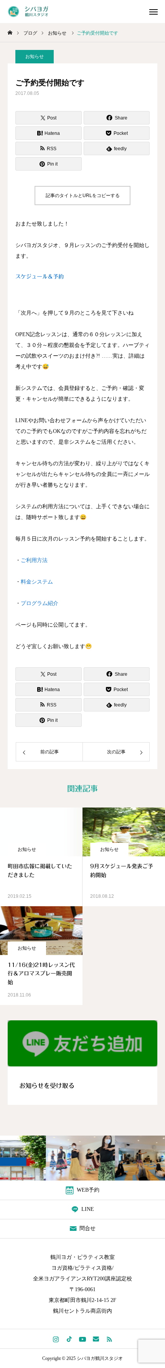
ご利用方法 (34, 560)
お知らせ (34, 56)
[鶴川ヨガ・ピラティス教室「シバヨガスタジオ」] (33, 11)
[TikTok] (69, 1338)
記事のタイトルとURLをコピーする (83, 195)
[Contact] (96, 1338)
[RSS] (109, 1338)
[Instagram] (56, 1338)
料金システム (37, 582)
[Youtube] (82, 1338)
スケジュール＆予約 (39, 276)
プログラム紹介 (39, 603)
